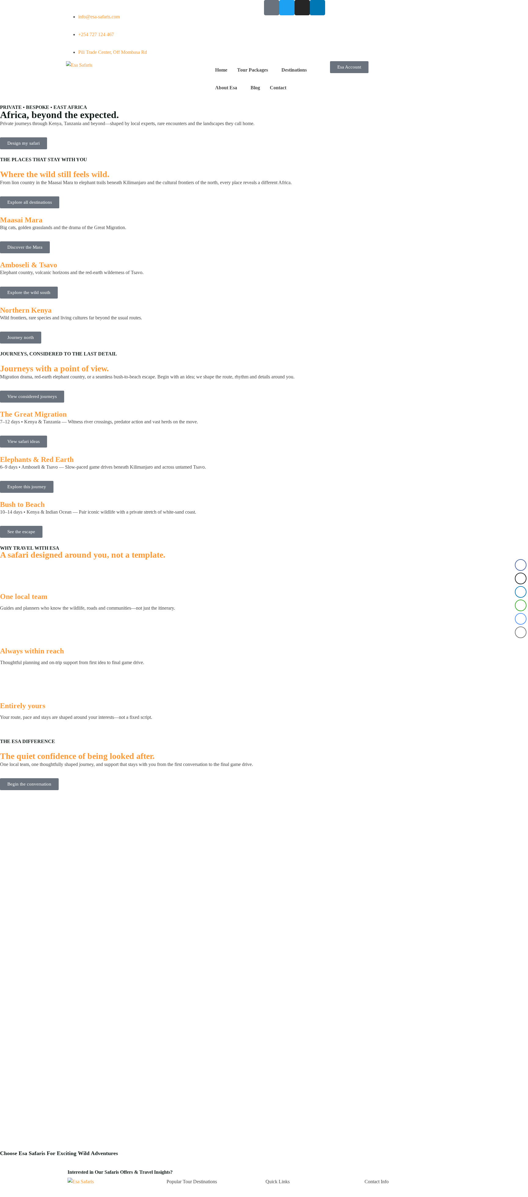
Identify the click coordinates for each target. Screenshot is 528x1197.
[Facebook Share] (520, 565)
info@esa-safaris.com (99, 16)
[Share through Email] (520, 632)
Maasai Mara (21, 220)
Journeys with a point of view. (54, 368)
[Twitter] (287, 7)
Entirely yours (22, 705)
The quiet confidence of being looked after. (77, 756)
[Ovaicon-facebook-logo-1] (271, 7)
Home (221, 69)
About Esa (226, 87)
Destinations (294, 69)
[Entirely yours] (7, 684)
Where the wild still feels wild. (54, 174)
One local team (23, 596)
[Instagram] (302, 7)
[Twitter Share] (520, 578)
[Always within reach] (7, 629)
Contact (278, 87)
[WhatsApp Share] (520, 605)
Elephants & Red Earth (37, 459)
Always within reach (32, 651)
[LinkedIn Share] (520, 592)
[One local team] (7, 574)
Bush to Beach (22, 504)
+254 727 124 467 (96, 34)
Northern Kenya (26, 310)
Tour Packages (252, 69)
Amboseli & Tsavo (28, 265)
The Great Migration (33, 414)
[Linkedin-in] (317, 7)
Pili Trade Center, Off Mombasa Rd (112, 52)
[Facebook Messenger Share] (520, 619)
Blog (255, 87)
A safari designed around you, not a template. (82, 554)
